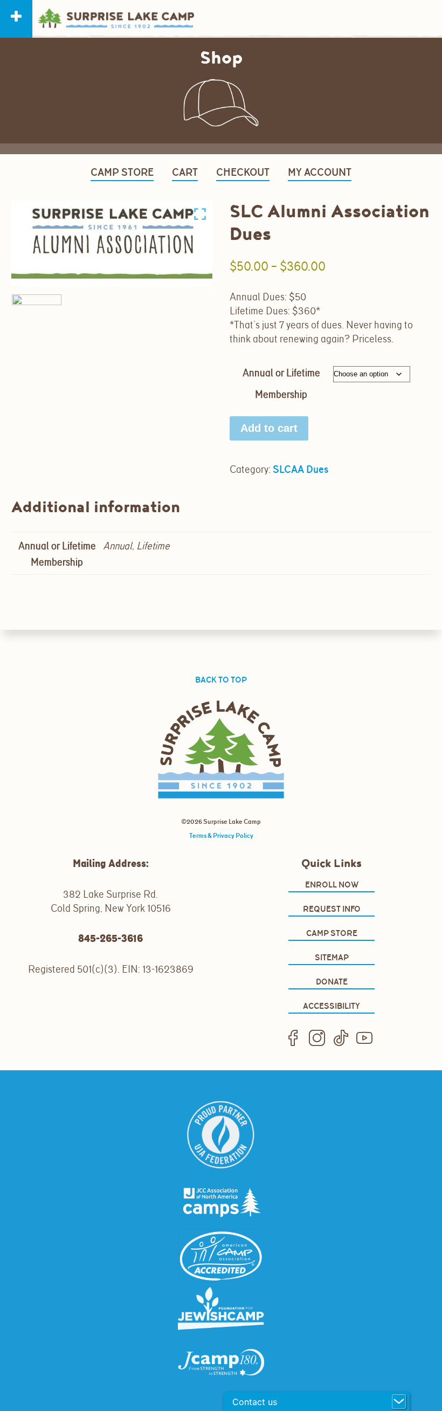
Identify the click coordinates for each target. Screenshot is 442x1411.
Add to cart (269, 428)
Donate (332, 981)
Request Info (332, 909)
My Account (319, 172)
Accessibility (331, 1006)
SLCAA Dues (300, 469)
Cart (185, 172)
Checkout (243, 172)
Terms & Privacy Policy (221, 835)
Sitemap (332, 957)
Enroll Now (331, 884)
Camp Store (122, 172)
